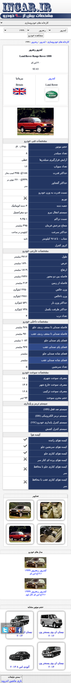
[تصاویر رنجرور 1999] (51, 510)
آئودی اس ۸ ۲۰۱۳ (19, 666)
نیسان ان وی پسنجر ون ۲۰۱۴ (51, 665)
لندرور (51, 78)
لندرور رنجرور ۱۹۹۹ (35, 572)
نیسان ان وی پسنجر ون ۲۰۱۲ (51, 634)
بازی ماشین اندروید (11, 681)
